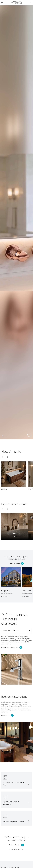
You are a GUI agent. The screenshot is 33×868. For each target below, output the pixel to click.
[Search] (31, 2)
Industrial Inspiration (16, 630)
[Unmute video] (3, 436)
